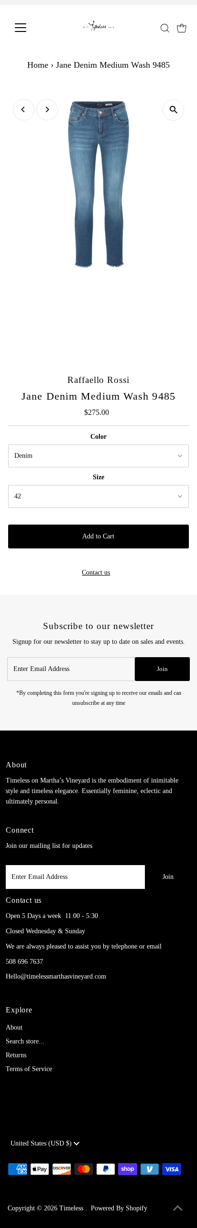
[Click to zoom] (173, 110)
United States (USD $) (42, 1143)
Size (98, 477)
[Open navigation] (29, 28)
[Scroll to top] (177, 1208)
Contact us (96, 572)
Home (37, 65)
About (14, 1027)
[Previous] (23, 109)
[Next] (47, 109)
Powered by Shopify (119, 1208)
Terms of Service (29, 1069)
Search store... (25, 1041)
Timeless (72, 1208)
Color (98, 436)
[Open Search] (165, 28)
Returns (16, 1055)
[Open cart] (181, 27)
